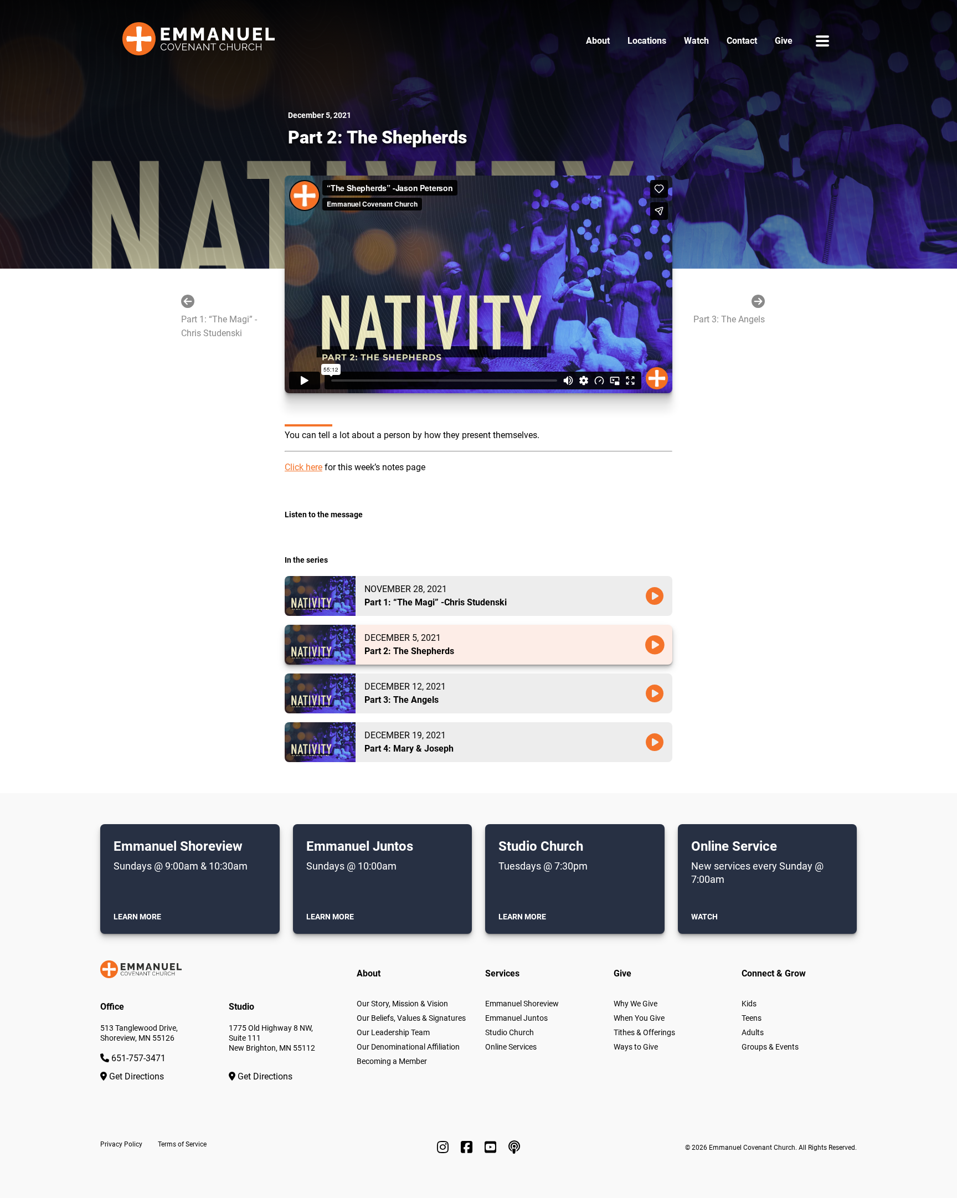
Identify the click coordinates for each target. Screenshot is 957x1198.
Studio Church (509, 1032)
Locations (646, 40)
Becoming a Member (392, 1061)
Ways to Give (636, 1046)
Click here (303, 467)
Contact (742, 40)
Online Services (511, 1046)
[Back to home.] (198, 41)
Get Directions (135, 1076)
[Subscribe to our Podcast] (514, 1147)
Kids (749, 1003)
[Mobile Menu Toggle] (822, 40)
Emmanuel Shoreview (522, 1003)
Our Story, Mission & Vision (402, 1003)
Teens (752, 1018)
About (598, 40)
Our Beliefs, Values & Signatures (411, 1018)
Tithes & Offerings (644, 1032)
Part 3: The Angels (729, 319)
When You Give (639, 1018)
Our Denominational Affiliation (408, 1046)
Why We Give (635, 1003)
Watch (696, 40)
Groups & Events (770, 1046)
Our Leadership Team (393, 1032)
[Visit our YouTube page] (492, 1147)
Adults (753, 1032)
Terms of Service (182, 1144)
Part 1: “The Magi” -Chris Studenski (219, 326)
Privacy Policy (121, 1144)
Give (784, 40)
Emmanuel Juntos (516, 1018)
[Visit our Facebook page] (468, 1147)
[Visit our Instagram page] (444, 1147)
